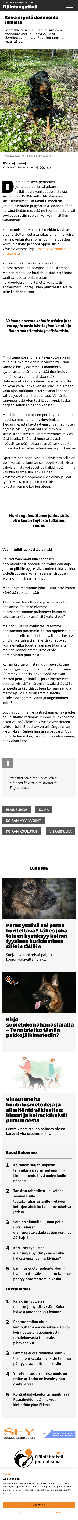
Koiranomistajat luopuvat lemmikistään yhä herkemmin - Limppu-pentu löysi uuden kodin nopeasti (39, 1173)
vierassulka (60, 831)
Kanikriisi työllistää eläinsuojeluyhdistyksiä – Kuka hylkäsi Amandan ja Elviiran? (38, 1253)
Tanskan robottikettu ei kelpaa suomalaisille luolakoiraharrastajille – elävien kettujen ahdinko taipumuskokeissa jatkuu (42, 1201)
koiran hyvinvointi (24, 820)
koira (44, 810)
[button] (9, 1474)
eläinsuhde (16, 810)
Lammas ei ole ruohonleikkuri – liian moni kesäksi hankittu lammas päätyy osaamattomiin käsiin (42, 1273)
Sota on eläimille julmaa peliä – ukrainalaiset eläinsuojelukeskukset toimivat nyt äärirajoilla (42, 1230)
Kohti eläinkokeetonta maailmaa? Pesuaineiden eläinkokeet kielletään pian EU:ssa (41, 1399)
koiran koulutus (22, 831)
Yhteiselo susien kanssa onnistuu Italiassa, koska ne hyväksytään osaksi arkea (40, 1378)
